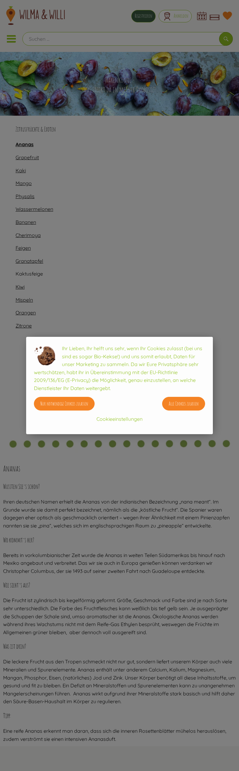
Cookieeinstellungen (119, 419)
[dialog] (119, 385)
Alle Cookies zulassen (184, 404)
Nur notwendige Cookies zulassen (64, 404)
